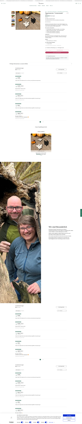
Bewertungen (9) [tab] (18, 310)
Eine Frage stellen (61, 69)
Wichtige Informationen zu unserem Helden (19, 63)
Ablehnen (69, 420)
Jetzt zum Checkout (57, 52)
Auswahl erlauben (69, 417)
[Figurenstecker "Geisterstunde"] (41, 143)
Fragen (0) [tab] (22, 310)
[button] (78, 3)
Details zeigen (51, 422)
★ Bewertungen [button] (81, 213)
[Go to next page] (43, 121)
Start (46, 11)
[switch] (30, 422)
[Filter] (58, 73)
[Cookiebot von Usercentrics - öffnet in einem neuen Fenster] (11, 422)
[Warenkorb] (80, 3)
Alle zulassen (69, 415)
